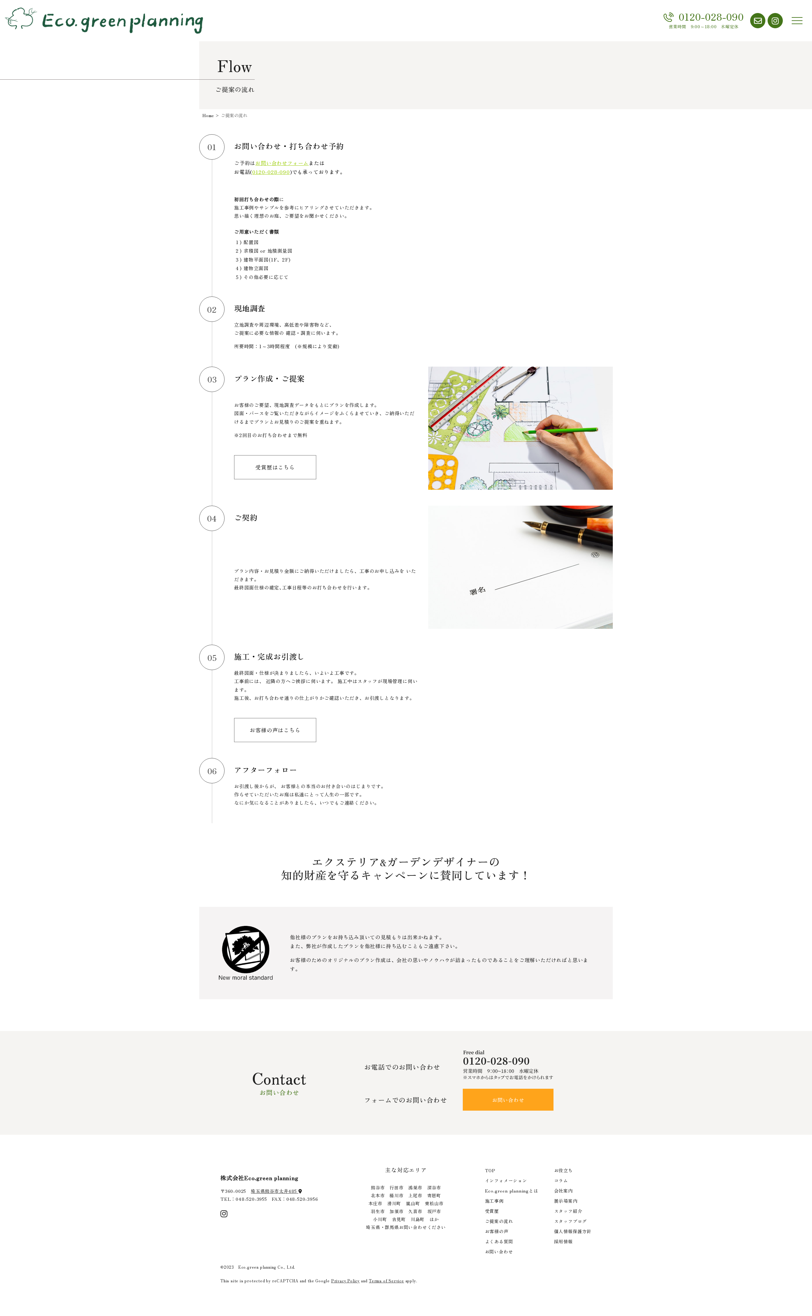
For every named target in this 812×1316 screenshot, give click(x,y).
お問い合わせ (508, 1100)
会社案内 (563, 1190)
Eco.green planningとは (511, 1190)
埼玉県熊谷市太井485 (274, 1191)
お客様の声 (496, 1231)
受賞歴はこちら (275, 467)
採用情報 (563, 1241)
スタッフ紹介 (568, 1211)
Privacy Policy (345, 1280)
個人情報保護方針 (573, 1231)
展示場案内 (566, 1201)
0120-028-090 (271, 172)
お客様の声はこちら (275, 730)
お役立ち (563, 1170)
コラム (561, 1180)
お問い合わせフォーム (282, 163)
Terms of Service (386, 1280)
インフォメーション (506, 1180)
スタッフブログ (570, 1221)
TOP (490, 1170)
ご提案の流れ (499, 1221)
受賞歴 (492, 1211)
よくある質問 (499, 1241)
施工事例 (494, 1201)
